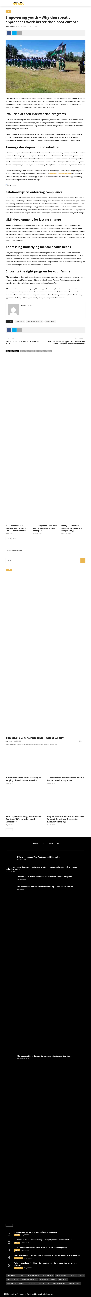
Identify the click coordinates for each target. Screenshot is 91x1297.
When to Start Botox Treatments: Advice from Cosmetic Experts (44, 877)
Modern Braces (44, 1283)
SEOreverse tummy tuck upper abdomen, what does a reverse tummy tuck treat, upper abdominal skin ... (42, 868)
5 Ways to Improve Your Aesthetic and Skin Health (38, 857)
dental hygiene (12, 1279)
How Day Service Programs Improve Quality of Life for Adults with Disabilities (24, 819)
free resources (74, 1283)
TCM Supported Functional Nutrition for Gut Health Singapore (45, 528)
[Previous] (7, 829)
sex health (31, 1283)
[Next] (11, 829)
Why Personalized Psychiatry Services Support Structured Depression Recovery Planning (65, 819)
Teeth (81, 1275)
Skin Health (11, 1275)
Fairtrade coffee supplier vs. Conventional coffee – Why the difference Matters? (66, 342)
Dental (9, 570)
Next (14, 538)
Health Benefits (33, 1275)
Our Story (54, 843)
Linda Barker (10, 27)
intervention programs (35, 321)
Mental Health (50, 321)
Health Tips (18, 1258)
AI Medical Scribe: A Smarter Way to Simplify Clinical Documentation (17, 528)
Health (8, 11)
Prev (9, 538)
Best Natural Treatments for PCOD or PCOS (22, 342)
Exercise (72, 1275)
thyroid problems (59, 1283)
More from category (43, 351)
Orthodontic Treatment (15, 1283)
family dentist (61, 1275)
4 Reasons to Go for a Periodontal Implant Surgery (34, 737)
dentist (21, 1275)
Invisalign (62, 1279)
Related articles (12, 351)
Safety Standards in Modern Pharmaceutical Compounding (71, 528)
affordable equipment (29, 1279)
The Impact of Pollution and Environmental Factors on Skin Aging (44, 1056)
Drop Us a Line (39, 843)
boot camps (20, 321)
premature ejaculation (47, 1279)
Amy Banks (9, 741)
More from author (27, 351)
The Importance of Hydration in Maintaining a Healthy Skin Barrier (45, 887)
